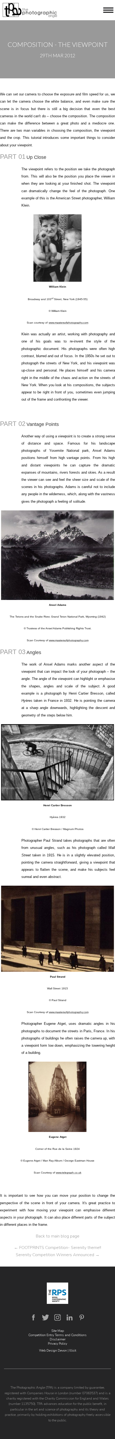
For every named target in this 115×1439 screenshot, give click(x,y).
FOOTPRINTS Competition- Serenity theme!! (57, 1248)
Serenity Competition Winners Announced (57, 1255)
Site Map (57, 1331)
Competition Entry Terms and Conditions (57, 1335)
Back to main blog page (57, 1236)
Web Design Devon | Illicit (57, 1350)
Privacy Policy (57, 1343)
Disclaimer (58, 1339)
